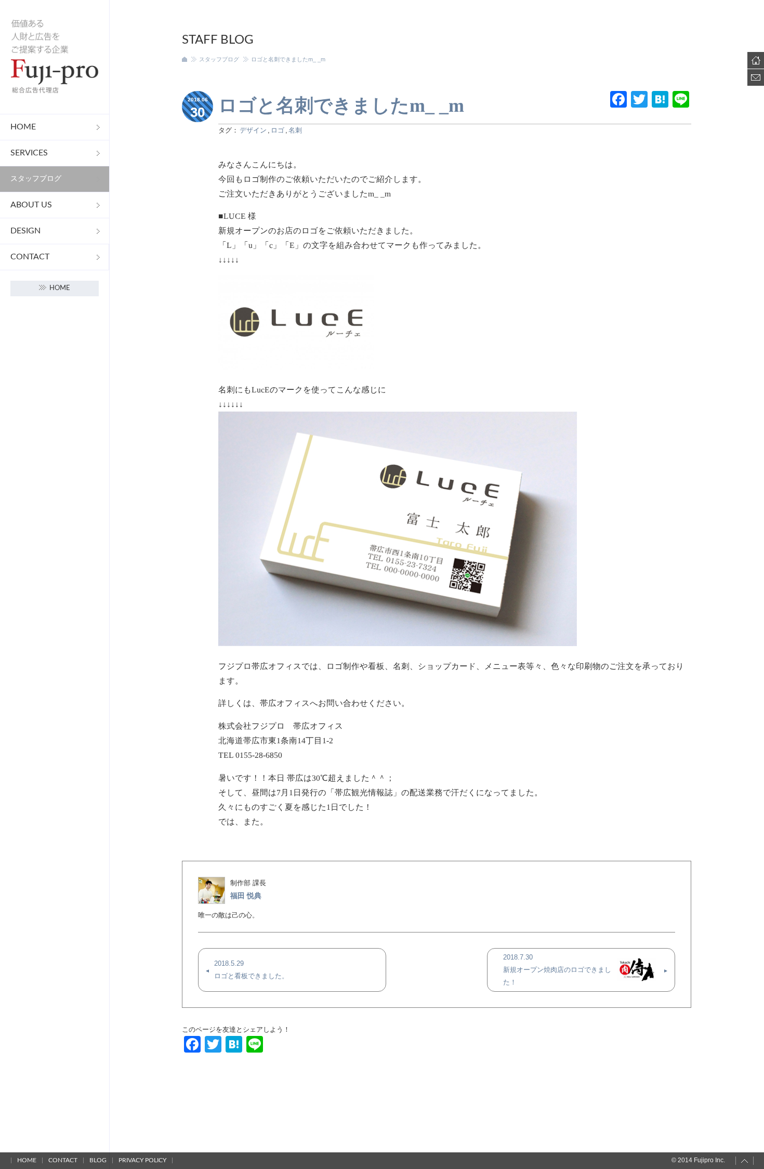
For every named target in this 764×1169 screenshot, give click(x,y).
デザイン (253, 130)
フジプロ (54, 57)
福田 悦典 (245, 895)
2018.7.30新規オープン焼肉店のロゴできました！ (557, 969)
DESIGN (25, 231)
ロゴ (277, 130)
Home (23, 127)
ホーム (184, 59)
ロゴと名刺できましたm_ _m (341, 105)
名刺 (295, 130)
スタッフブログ (35, 178)
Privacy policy (142, 1160)
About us (31, 205)
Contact (29, 257)
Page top (744, 1161)
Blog (98, 1160)
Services (29, 153)
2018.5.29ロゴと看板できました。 (251, 970)
